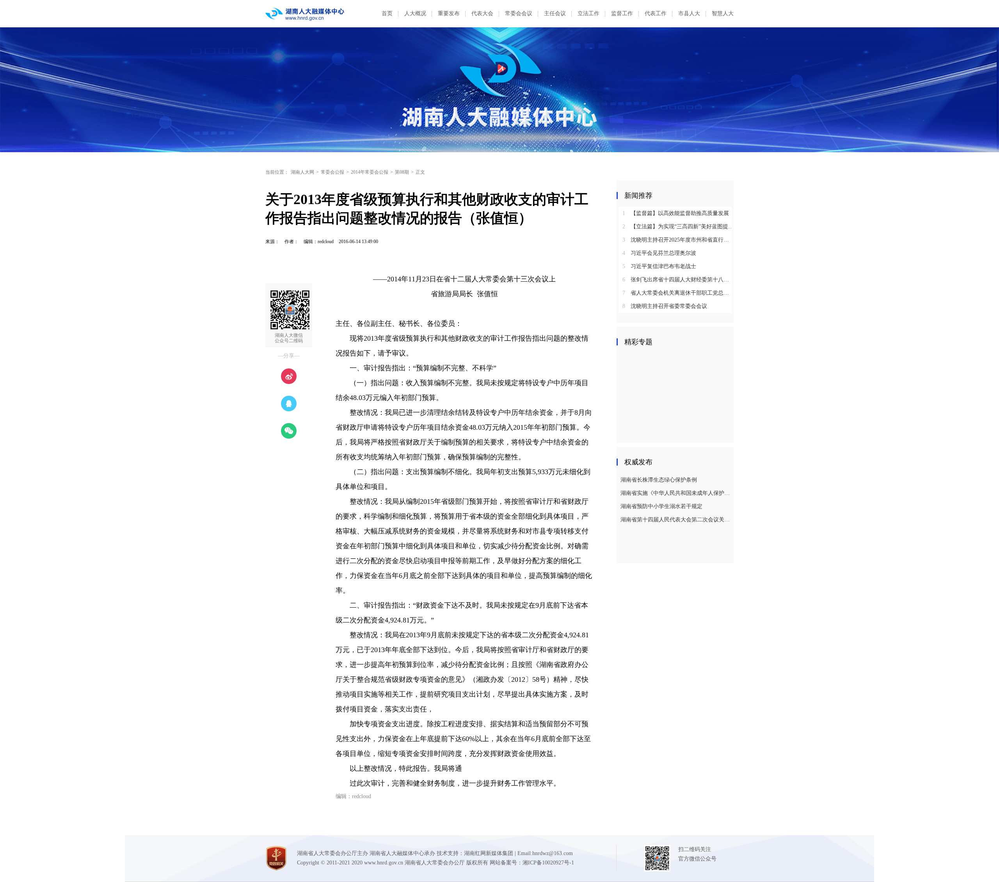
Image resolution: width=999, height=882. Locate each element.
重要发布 (449, 13)
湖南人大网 (302, 172)
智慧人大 (723, 13)
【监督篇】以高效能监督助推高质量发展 (675, 213)
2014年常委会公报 (369, 172)
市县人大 (689, 13)
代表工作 (656, 13)
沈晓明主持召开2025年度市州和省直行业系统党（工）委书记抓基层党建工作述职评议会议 (678, 240)
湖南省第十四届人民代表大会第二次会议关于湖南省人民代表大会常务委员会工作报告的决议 (676, 520)
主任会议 (555, 13)
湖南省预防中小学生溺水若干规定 (661, 506)
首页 (387, 13)
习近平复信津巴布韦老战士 (659, 266)
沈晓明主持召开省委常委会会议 (664, 306)
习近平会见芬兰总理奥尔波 (659, 253)
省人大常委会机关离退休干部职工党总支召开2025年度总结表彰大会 (678, 293)
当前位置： (277, 172)
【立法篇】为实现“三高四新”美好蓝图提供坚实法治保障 (678, 226)
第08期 (402, 172)
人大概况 (415, 13)
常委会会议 (518, 13)
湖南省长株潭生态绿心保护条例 (658, 480)
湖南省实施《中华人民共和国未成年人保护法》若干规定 (676, 493)
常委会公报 (332, 172)
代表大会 (482, 13)
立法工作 (588, 13)
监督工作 (622, 13)
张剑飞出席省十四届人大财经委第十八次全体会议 (678, 280)
